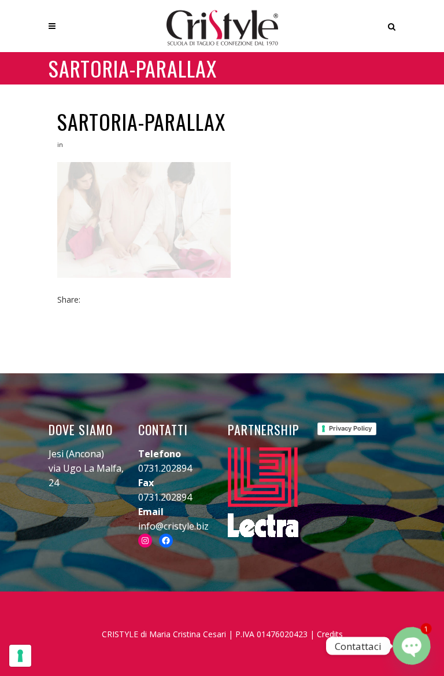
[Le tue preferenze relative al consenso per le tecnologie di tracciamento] (20, 656)
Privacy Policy (350, 428)
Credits (330, 634)
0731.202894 (165, 468)
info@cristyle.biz (173, 526)
